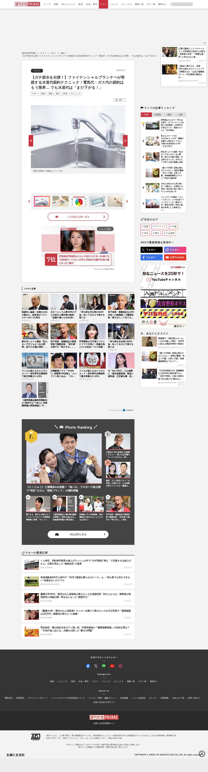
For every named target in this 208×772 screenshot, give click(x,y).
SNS (146, 233)
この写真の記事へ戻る (78, 216)
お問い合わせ (194, 698)
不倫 (174, 226)
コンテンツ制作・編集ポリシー (102, 698)
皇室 (80, 4)
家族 (51, 94)
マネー (53, 53)
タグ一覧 (151, 4)
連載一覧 (139, 4)
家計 (58, 94)
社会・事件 (91, 4)
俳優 (146, 226)
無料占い (162, 4)
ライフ (103, 4)
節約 (63, 53)
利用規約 (20, 698)
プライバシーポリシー (38, 698)
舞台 (157, 233)
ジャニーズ (62, 681)
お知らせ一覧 (178, 698)
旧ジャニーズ (68, 4)
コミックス (126, 4)
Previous (31, 140)
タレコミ (153, 698)
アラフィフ (160, 226)
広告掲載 (124, 698)
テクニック (75, 94)
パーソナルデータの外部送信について (68, 698)
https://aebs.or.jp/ (115, 738)
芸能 (56, 4)
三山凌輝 (170, 233)
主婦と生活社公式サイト (104, 702)
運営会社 (9, 698)
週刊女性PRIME (29, 53)
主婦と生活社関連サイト (104, 723)
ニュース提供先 (138, 698)
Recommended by (115, 410)
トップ (47, 4)
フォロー (151, 249)
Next (125, 140)
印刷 (120, 100)
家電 (65, 94)
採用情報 (165, 698)
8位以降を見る (78, 534)
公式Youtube (177, 257)
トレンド (113, 4)
